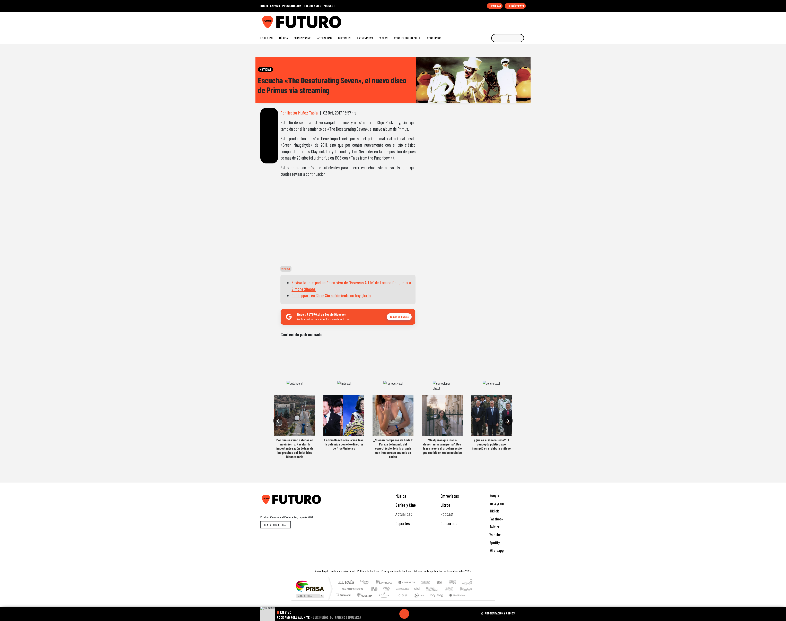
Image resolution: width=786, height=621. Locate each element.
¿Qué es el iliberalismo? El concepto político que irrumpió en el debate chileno (491, 444)
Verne (440, 588)
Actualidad (324, 38)
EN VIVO (275, 6)
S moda (417, 600)
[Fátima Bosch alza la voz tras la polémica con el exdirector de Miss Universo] (343, 415)
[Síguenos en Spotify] (517, 20)
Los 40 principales (366, 582)
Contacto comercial (275, 525)
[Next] (424, 614)
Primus (286, 268)
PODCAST (329, 6)
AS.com (438, 582)
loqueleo (435, 600)
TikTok (494, 511)
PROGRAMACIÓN (292, 6)
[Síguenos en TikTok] (491, 20)
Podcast (447, 514)
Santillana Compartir (406, 582)
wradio (386, 588)
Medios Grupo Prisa (309, 595)
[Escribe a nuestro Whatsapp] (524, 20)
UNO (374, 588)
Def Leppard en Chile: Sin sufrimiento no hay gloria (331, 295)
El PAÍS (346, 582)
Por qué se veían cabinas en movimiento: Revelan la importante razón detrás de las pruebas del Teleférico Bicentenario (294, 448)
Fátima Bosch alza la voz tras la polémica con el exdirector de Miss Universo (344, 444)
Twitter (494, 526)
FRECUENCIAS (312, 6)
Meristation (455, 600)
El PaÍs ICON (401, 600)
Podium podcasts (343, 593)
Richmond (343, 600)
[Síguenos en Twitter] (504, 20)
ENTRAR (496, 6)
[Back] (385, 614)
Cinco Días (402, 588)
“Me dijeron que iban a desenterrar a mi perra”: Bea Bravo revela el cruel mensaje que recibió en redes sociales (442, 446)
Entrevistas (365, 38)
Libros (445, 505)
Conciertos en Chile (407, 38)
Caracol (467, 582)
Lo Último (266, 38)
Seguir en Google (399, 316)
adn (452, 582)
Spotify (494, 542)
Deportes (344, 38)
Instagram (496, 503)
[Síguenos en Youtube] (511, 20)
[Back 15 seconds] (394, 614)
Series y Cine (302, 38)
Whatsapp (496, 550)
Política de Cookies (368, 571)
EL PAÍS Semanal (428, 588)
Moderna (364, 600)
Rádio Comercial (473, 600)
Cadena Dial (453, 588)
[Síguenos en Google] (478, 20)
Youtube (495, 534)
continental (417, 588)
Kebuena (467, 588)
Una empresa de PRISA (310, 586)
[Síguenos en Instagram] (484, 20)
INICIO (264, 6)
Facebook (496, 519)
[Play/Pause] (404, 614)
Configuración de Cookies (396, 571)
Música (283, 38)
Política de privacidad (342, 571)
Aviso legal (321, 571)
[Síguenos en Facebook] (497, 20)
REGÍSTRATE (516, 6)
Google (494, 495)
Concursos (434, 38)
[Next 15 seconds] (414, 614)
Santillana (385, 582)
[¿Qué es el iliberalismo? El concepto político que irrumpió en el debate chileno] (491, 415)
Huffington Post (351, 588)
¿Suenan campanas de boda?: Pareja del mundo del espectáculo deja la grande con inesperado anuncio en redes (393, 448)
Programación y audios (499, 613)
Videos (383, 38)
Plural (383, 600)
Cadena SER (425, 582)
